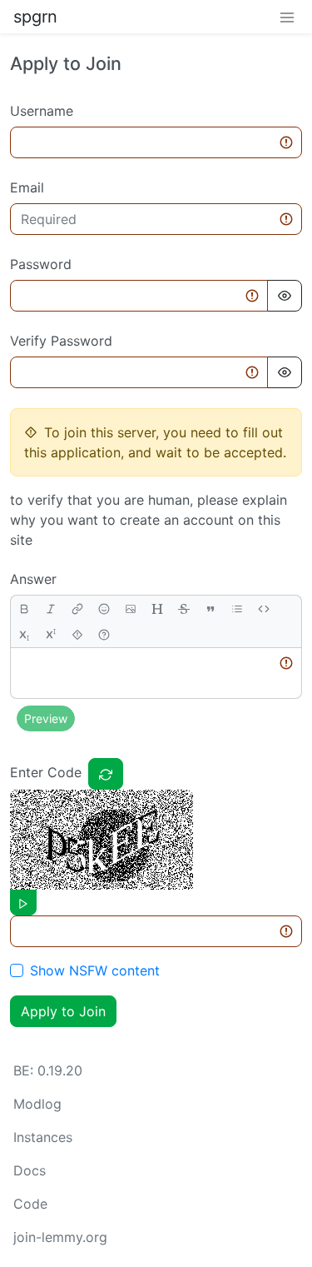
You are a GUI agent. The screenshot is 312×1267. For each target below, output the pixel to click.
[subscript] (24, 634)
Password (41, 264)
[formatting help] (104, 634)
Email (27, 187)
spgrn (35, 17)
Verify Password (61, 340)
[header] (157, 608)
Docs (29, 1170)
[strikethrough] (184, 608)
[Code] (263, 608)
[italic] (50, 608)
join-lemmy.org (60, 1237)
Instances (42, 1137)
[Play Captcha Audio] (23, 902)
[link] (77, 608)
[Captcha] (105, 774)
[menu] (287, 16)
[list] (237, 608)
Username (41, 110)
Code (30, 1203)
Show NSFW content (95, 970)
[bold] (24, 608)
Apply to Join (63, 1011)
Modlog (37, 1103)
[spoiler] (77, 634)
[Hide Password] (284, 296)
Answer (33, 579)
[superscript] (50, 634)
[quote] (210, 608)
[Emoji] (104, 608)
